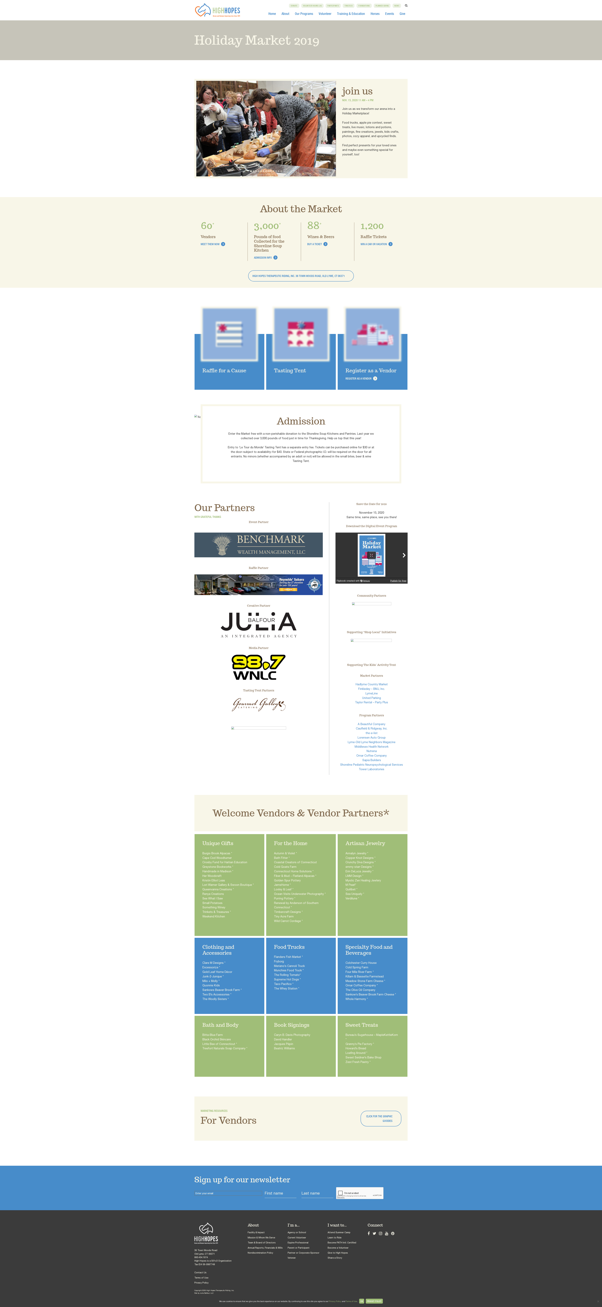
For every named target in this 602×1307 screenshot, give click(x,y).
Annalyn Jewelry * (357, 853)
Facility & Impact (256, 1232)
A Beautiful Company (371, 724)
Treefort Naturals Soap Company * (224, 1048)
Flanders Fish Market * (288, 956)
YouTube (386, 1233)
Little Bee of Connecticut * (219, 1044)
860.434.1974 (201, 1257)
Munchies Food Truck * (289, 970)
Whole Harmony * (357, 999)
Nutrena (372, 751)
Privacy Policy (201, 1282)
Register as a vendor (359, 378)
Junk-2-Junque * (213, 976)
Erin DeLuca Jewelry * (359, 871)
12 (278, 171)
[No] (598, 1301)
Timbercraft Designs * (288, 912)
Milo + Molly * (211, 981)
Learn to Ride (334, 1237)
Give (402, 14)
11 (276, 171)
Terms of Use (201, 1277)
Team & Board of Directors (262, 1242)
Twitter (374, 1233)
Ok (361, 1301)
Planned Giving (382, 6)
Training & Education (351, 14)
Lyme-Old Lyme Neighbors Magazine (371, 742)
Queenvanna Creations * (218, 889)
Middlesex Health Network (371, 746)
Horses (375, 14)
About (285, 14)
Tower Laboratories (371, 769)
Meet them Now (210, 244)
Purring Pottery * (284, 898)
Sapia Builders (371, 760)
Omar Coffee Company (371, 755)
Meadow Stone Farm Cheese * (365, 981)
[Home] (221, 1233)
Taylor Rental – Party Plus (371, 702)
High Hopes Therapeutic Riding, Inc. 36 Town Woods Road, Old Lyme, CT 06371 (298, 276)
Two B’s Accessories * (216, 994)
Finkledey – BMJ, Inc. (371, 688)
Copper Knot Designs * (360, 857)
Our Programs (304, 14)
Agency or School (297, 1232)
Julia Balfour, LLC (207, 1293)
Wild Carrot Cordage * (288, 921)
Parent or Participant (298, 1248)
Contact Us (200, 1272)
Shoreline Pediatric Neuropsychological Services (371, 764)
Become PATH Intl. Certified (342, 1242)
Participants (333, 6)
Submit (394, 1193)
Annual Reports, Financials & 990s (265, 1248)
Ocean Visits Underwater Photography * (300, 894)
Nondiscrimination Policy (260, 1253)
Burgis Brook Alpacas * (217, 853)
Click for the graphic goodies (379, 1118)
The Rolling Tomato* (287, 974)
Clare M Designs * (213, 962)
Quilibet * (351, 889)
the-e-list (372, 733)
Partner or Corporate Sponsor (303, 1253)
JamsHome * (282, 884)
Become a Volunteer (338, 1248)
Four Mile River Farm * (360, 972)
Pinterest (392, 1233)
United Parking (371, 698)
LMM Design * (354, 875)
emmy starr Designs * (360, 866)
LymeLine (371, 693)
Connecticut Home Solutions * (294, 871)
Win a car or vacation (374, 244)
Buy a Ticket (314, 244)
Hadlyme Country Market (372, 684)
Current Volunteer (297, 1237)
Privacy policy (374, 1301)
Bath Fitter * (282, 857)
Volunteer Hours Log (312, 6)
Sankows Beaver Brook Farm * (222, 990)
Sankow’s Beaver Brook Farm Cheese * (371, 994)
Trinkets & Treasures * (216, 912)
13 (281, 171)
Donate (294, 6)
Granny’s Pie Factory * (360, 1044)
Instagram (380, 1233)
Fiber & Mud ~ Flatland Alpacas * (295, 875)
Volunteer (325, 14)
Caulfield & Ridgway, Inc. (371, 728)
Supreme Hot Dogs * (287, 979)
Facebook (369, 1233)
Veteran (292, 1258)
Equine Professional (298, 1242)
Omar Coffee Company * (362, 985)
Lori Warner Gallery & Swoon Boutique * (228, 884)
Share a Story (335, 1258)
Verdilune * (352, 898)
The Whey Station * (286, 988)
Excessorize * (211, 967)
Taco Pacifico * (283, 984)
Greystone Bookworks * (217, 866)
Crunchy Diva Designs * (361, 862)
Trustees (349, 6)
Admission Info (263, 257)
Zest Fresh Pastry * (358, 1062)
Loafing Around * (356, 1052)
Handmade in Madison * (217, 871)
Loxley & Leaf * (283, 889)
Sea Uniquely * (355, 894)
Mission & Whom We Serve (261, 1237)
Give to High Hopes (338, 1253)
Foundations (364, 6)
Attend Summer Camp (339, 1232)
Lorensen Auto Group (372, 737)
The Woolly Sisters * (215, 999)
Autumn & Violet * (285, 853)
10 (273, 171)
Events (389, 14)
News (396, 6)
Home (272, 14)
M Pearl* (351, 884)
